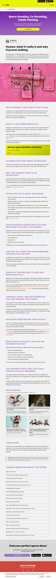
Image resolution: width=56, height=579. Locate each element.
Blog (23, 570)
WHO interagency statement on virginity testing (33, 286)
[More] (3, 5)
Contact (28, 570)
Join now (28, 153)
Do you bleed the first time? (17, 187)
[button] (28, 471)
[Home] (7, 5)
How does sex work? (13, 218)
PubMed (12, 138)
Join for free (31, 29)
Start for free (21, 555)
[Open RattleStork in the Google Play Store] (41, 1)
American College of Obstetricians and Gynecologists (19, 288)
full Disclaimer (27, 460)
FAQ (33, 570)
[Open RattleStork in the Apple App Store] (49, 1)
